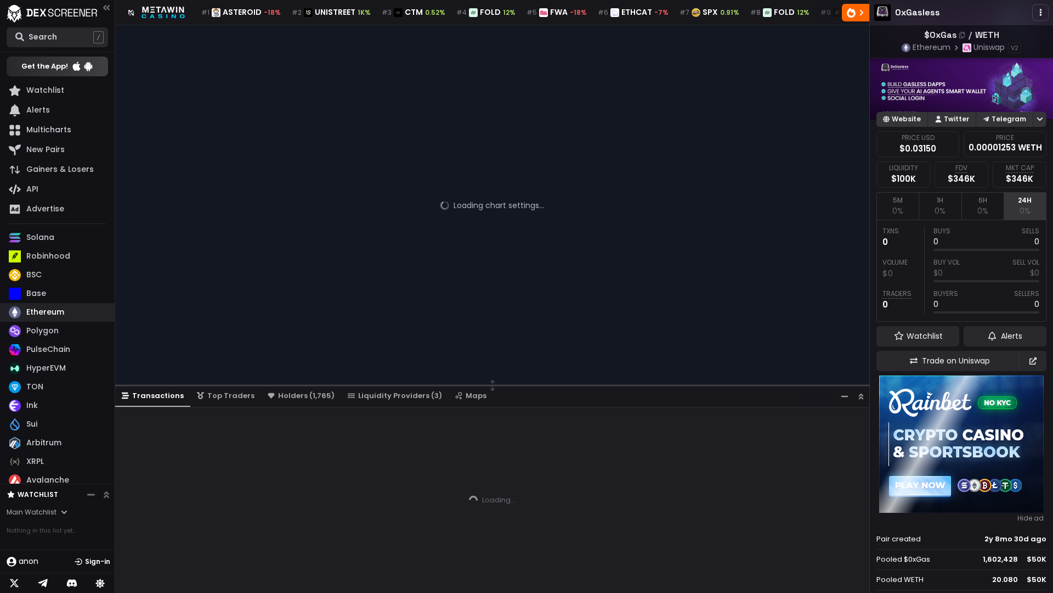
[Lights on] (100, 583)
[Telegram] (43, 583)
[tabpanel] (961, 271)
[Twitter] (14, 583)
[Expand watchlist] (106, 494)
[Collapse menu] (106, 7)
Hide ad (1030, 518)
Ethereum (931, 47)
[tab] (897, 206)
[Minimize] (844, 396)
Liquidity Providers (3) (400, 395)
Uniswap (989, 47)
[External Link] (1032, 361)
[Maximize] (861, 396)
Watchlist (38, 494)
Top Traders (230, 395)
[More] (1040, 12)
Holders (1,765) (306, 395)
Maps (476, 395)
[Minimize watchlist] (91, 494)
